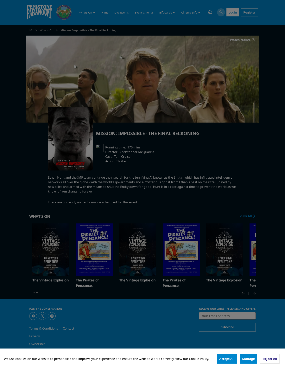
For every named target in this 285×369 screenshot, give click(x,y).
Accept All (226, 359)
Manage (248, 359)
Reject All (270, 359)
